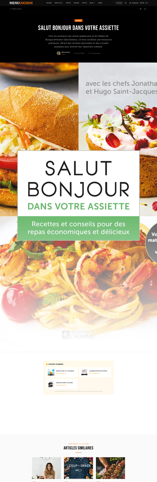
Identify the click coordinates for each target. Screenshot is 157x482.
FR (143, 3)
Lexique (76, 3)
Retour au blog (16, 9)
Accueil (49, 3)
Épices (68, 3)
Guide (100, 3)
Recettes (58, 3)
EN (147, 3)
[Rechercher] (125, 3)
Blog (91, 3)
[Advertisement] (78, 411)
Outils (84, 3)
